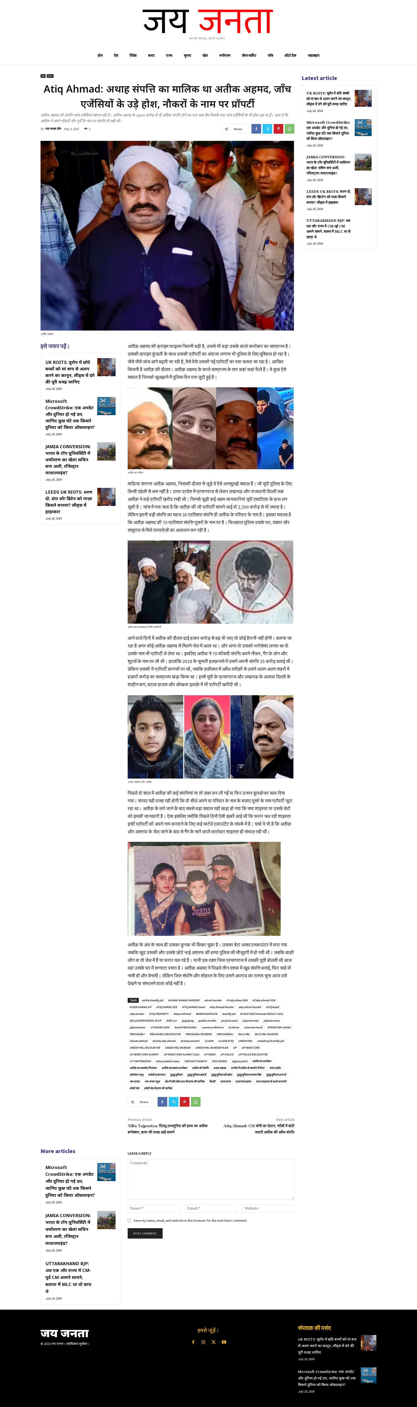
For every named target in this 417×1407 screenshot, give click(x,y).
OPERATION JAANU (279, 1027)
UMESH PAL (245, 1041)
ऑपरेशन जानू (136, 1074)
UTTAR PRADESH (140, 1061)
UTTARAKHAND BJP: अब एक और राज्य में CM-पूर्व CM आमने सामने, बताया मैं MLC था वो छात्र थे (68, 1277)
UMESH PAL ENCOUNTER (145, 1047)
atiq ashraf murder (249, 1007)
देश (43, 76)
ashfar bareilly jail (152, 1000)
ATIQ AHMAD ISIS (166, 1007)
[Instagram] (203, 1342)
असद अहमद (219, 1068)
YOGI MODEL (219, 1061)
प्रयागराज (225, 1081)
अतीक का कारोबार (261, 1061)
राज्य (50, 76)
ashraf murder (213, 1000)
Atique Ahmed (182, 1014)
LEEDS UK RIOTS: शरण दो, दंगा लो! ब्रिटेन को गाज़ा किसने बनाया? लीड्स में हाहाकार (328, 197)
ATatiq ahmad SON (263, 1000)
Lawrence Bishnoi (212, 1027)
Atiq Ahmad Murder (222, 1007)
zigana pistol (239, 1061)
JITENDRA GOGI (160, 1027)
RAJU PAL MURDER (266, 1034)
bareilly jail (228, 1014)
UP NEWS (209, 1054)
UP (234, 1047)
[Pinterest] (278, 129)
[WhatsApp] (289, 129)
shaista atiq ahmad (163, 1041)
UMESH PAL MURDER (177, 1047)
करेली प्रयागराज (156, 1074)
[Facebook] (256, 129)
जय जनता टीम (53, 129)
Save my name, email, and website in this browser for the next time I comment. (190, 1220)
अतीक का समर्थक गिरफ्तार (143, 1068)
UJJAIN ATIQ (225, 1041)
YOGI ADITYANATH (195, 1061)
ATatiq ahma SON (237, 1000)
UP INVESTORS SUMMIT (144, 1054)
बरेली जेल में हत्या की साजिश (158, 1088)
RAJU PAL (244, 1034)
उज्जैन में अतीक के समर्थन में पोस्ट (247, 1068)
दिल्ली (212, 1081)
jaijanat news (251, 1020)
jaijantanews (137, 1027)
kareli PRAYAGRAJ (185, 1027)
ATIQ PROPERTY (158, 1014)
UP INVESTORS (250, 1047)
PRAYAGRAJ (137, 1034)
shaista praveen (190, 1041)
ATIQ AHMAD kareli (193, 1007)
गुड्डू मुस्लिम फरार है (276, 1074)
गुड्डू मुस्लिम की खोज (221, 1074)
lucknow (233, 1027)
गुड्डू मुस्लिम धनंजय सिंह (249, 1074)
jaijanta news (272, 1020)
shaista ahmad (138, 1041)
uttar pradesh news (167, 1061)
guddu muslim (207, 1020)
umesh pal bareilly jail (270, 1041)
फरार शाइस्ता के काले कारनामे (271, 1081)
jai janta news (229, 1020)
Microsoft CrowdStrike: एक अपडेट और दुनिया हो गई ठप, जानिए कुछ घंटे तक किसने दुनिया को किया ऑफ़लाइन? (70, 414)
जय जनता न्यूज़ (152, 1081)
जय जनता (135, 1081)
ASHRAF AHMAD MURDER (183, 1000)
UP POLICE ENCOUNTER (252, 1054)
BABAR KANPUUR (206, 1014)
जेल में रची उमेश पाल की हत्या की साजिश (184, 1081)
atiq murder (137, 1014)
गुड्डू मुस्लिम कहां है (196, 1074)
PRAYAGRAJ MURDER (198, 1034)
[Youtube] (224, 1342)
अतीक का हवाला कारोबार (174, 1068)
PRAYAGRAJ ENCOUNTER (165, 1034)
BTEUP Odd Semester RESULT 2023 (261, 1014)
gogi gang (188, 1020)
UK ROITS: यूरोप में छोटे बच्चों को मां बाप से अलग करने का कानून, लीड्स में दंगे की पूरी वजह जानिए (328, 98)
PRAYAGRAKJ (224, 1034)
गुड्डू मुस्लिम (176, 1074)
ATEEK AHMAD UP (140, 1007)
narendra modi (253, 1027)
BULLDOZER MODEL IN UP (145, 1020)
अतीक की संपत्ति (200, 1068)
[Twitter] (267, 129)
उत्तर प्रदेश (275, 1068)
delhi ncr (171, 1020)
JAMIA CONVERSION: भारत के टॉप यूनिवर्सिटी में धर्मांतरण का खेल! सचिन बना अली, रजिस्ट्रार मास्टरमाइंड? (68, 460)
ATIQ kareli (272, 1007)
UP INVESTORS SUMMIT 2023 (181, 1054)
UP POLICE (226, 1054)
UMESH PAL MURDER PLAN (211, 1047)
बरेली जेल (134, 1088)
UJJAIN (208, 1041)
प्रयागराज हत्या (243, 1081)
